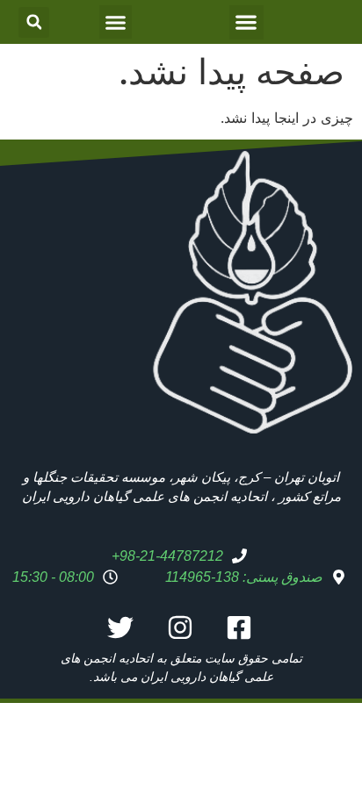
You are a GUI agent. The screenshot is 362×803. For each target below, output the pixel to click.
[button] (246, 22)
